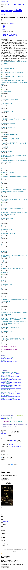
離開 (8, 567)
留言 (15, 440)
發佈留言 (3, 459)
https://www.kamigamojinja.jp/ (7, 358)
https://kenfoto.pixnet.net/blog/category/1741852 (11, 379)
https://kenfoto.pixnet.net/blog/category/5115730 (11, 385)
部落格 (5, 27)
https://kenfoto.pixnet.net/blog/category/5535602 (11, 396)
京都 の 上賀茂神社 (10, 35)
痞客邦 (12, 440)
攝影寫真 (12, 23)
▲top (2, 448)
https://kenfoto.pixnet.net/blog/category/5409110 (11, 388)
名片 (4, 29)
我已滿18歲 (3, 567)
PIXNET (6, 549)
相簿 (4, 26)
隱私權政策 (24, 549)
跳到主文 (3, 14)
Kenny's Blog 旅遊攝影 (11, 10)
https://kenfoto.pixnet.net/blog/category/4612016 (11, 382)
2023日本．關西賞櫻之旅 (15, 446)
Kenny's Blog (3, 433)
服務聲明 (14, 551)
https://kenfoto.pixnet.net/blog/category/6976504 (11, 376)
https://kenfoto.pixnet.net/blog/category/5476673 (11, 390)
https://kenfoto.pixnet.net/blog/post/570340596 (11, 373)
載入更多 (3, 451)
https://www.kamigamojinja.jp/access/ (9, 361)
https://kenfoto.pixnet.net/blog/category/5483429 (11, 393)
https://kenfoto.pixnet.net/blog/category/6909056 (11, 399)
